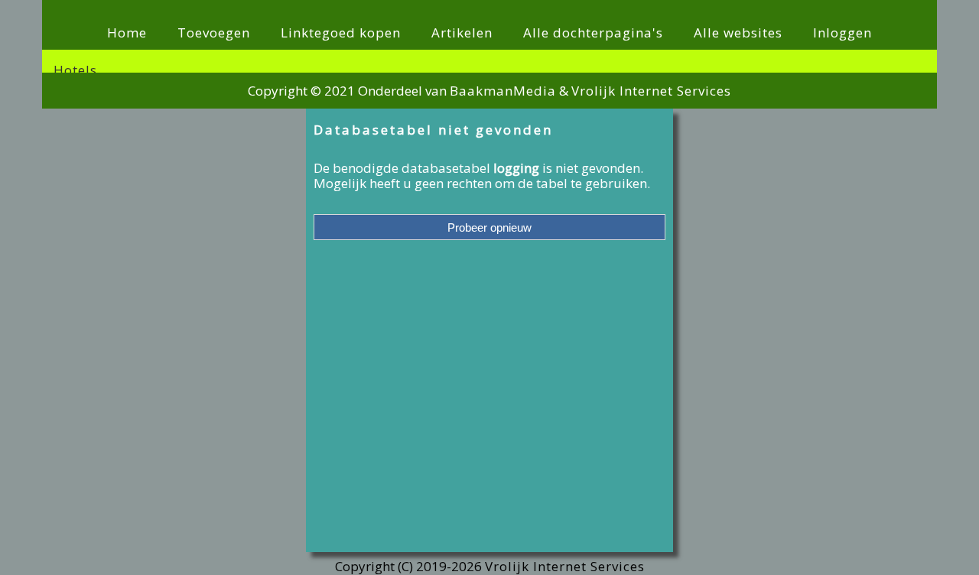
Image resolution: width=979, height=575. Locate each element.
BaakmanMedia (503, 90)
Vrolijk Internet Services (651, 90)
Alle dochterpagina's (593, 32)
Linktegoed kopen (341, 32)
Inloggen (842, 32)
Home (127, 32)
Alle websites (738, 32)
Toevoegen (213, 32)
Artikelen (462, 32)
